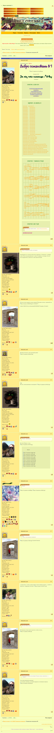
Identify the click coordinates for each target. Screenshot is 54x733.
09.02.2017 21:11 (24, 433)
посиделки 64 (32, 124)
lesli (38, 167)
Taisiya (43, 167)
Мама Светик (5, 350)
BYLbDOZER (42, 215)
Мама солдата (6, 52)
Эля (27, 187)
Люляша (38, 168)
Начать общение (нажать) (27, 41)
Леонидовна (34, 179)
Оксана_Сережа (32, 193)
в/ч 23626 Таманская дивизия (18, 52)
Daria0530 (29, 195)
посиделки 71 (25, 134)
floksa (30, 214)
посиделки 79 (25, 139)
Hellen (35, 167)
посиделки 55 (32, 111)
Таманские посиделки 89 (42, 145)
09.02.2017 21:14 (24, 480)
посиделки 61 (32, 120)
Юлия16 (25, 186)
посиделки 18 (25, 131)
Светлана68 (34, 204)
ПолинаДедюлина (48, 168)
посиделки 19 (25, 132)
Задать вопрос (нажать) (27, 39)
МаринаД (44, 177)
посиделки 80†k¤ (32, 139)
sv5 (43, 178)
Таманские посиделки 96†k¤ (42, 151)
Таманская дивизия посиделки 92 (30, 148)
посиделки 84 (31, 142)
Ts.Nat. (33, 168)
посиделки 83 (25, 142)
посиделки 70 (32, 134)
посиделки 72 (38, 134)
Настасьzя (39, 187)
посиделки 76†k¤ (33, 137)
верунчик (42, 186)
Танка (38, 186)
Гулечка (28, 178)
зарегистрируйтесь (20, 49)
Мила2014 (31, 169)
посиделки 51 (31, 105)
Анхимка (28, 177)
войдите (38, 228)
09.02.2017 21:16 (24, 620)
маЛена (30, 213)
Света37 (31, 204)
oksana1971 (34, 215)
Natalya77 (36, 205)
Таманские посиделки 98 (42, 152)
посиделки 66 (32, 127)
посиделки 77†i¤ (26, 138)
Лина (25, 187)
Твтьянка (41, 168)
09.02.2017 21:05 (24, 349)
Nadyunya (39, 195)
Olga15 (30, 179)
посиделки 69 (32, 132)
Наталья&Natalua (43, 203)
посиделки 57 (32, 114)
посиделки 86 (31, 144)
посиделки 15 (25, 127)
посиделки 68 (32, 131)
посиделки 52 (32, 107)
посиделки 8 (25, 117)
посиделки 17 (25, 129)
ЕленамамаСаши (40, 176)
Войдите (13, 49)
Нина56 (28, 215)
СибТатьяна (39, 203)
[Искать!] (53, 6)
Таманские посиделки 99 (28, 154)
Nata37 (46, 196)
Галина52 (28, 196)
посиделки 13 (25, 124)
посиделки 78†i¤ (33, 138)
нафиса (25, 178)
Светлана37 (26, 195)
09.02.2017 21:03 (24, 299)
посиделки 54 (32, 110)
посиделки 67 (32, 129)
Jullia (43, 187)
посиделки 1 (25, 107)
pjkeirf (33, 194)
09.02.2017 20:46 (24, 245)
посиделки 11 (25, 121)
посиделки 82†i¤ (33, 141)
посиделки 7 (25, 115)
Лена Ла (4, 246)
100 (14, 55)
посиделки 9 (25, 118)
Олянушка (31, 205)
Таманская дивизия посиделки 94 (40, 149)
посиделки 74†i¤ (32, 135)
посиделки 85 (25, 144)
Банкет (28, 449)
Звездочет (36, 195)
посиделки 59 (32, 117)
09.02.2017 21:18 (24, 671)
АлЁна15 (44, 186)
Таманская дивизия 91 (42, 146)
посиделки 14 (25, 125)
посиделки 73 (25, 135)
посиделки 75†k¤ (26, 137)
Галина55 (47, 179)
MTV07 (41, 195)
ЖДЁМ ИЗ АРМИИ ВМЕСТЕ (9, 15)
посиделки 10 (25, 120)
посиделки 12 (25, 122)
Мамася (28, 206)
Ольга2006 (47, 185)
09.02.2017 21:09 (24, 379)
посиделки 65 (32, 125)
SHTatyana (42, 187)
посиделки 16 (25, 128)
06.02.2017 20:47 (24, 60)
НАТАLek (36, 178)
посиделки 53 (32, 108)
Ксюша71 (47, 195)
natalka (33, 167)
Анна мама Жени (25, 204)
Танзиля (25, 196)
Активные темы (27, 35)
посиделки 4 (25, 111)
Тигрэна (36, 204)
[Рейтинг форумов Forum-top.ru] (31, 45)
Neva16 (35, 212)
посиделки (25, 105)
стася (35, 168)
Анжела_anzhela (45, 214)
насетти (36, 177)
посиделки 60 (32, 118)
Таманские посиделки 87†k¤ (40, 144)
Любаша (46, 167)
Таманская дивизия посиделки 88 (30, 145)
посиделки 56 (32, 113)
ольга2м (49, 185)
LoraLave (26, 177)
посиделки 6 (25, 114)
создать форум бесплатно (47, 724)
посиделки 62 (32, 121)
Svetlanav (4, 61)
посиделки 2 (25, 108)
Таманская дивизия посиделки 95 (30, 151)
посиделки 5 (25, 113)
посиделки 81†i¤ (26, 141)
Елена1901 (36, 196)
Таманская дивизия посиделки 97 (30, 152)
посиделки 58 (32, 115)
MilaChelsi (36, 188)
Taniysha (33, 205)
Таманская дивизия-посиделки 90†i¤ (30, 146)
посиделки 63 (32, 122)
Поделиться (20, 60)
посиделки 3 (25, 110)
